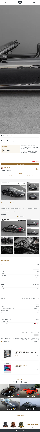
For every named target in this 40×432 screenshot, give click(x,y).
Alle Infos (35, 341)
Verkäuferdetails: (6, 167)
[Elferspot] (20, 2)
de (34, 2)
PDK (38, 288)
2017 (38, 264)
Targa (38, 271)
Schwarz (37, 304)
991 (38, 273)
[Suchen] (5, 2)
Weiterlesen (21, 216)
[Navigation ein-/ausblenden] (2, 2)
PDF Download (30, 175)
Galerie (4, 135)
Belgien (37, 323)
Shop (38, 2)
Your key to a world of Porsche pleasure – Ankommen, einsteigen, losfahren (25, 336)
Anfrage (16, 135)
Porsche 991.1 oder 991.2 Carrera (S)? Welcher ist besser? (29, 332)
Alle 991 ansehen (20, 415)
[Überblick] (1, 135)
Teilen (10, 175)
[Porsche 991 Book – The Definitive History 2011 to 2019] (20, 353)
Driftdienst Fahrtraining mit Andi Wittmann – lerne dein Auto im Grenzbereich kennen (23, 343)
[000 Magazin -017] (20, 367)
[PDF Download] (23, 430)
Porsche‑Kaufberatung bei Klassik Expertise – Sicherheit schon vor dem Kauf (25, 338)
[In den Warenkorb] (37, 355)
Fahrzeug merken (20, 164)
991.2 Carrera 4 (36, 269)
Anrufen (20, 173)
